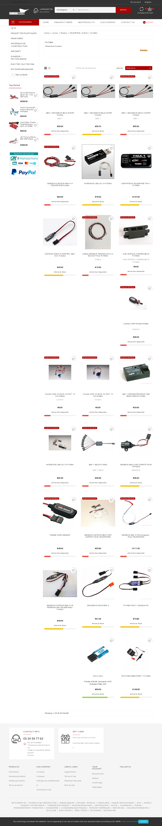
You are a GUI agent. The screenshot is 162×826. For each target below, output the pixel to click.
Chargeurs (125, 805)
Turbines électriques (58, 805)
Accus (114, 805)
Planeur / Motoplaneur (32, 805)
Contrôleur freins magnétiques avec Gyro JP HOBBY (28, 124)
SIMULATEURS (65, 810)
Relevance (139, 68)
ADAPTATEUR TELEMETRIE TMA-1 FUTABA (136, 184)
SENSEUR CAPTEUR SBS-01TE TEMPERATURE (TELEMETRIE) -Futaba (60, 607)
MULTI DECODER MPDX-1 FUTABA (136, 676)
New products (86, 22)
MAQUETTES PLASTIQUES (123, 803)
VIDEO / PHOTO (80, 810)
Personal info (98, 774)
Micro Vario (98, 676)
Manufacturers (63, 22)
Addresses (97, 787)
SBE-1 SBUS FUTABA (98, 465)
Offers (149, 22)
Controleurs (101, 805)
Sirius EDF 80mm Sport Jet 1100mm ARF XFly (28, 95)
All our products (16, 785)
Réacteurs (118, 808)
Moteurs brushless (82, 805)
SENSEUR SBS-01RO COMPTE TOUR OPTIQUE (136, 465)
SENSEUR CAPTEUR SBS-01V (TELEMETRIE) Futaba (60, 184)
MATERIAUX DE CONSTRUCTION (43, 803)
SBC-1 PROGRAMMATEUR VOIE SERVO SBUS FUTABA (136, 395)
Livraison (40, 772)
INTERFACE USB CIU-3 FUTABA (98, 183)
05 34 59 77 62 (33, 738)
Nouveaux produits (17, 776)
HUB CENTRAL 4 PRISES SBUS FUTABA (136, 255)
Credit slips (97, 783)
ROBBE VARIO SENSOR (60, 535)
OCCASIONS (95, 810)
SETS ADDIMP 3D (19, 803)
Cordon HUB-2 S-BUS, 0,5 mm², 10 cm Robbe (60, 395)
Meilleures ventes (17, 781)
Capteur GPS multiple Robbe (136, 324)
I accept (143, 821)
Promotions (14, 772)
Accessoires (52, 808)
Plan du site (69, 785)
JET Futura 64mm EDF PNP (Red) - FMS (29, 138)
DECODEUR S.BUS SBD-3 (98, 605)
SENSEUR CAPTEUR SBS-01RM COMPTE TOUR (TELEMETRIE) (98, 536)
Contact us (128, 22)
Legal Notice (70, 772)
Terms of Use (70, 776)
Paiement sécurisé (72, 781)
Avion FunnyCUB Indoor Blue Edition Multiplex (28, 109)
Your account (97, 768)
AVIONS (147, 803)
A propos (40, 776)
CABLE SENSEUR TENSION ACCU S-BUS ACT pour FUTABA (98, 255)
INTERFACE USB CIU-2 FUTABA (60, 465)
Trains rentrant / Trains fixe (28, 808)
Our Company (108, 22)
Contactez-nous (44, 790)
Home (46, 22)
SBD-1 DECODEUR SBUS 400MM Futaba (60, 114)
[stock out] (65, 101)
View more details (130, 821)
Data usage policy (20, 2)
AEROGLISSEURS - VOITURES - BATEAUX (77, 803)
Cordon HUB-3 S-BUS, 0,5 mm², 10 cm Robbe (98, 395)
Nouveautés (110, 810)
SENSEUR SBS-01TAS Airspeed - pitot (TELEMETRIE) (136, 536)
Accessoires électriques (73, 808)
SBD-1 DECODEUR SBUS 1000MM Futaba (136, 114)
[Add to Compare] (60, 101)
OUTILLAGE (51, 810)
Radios (137, 805)
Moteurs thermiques (99, 808)
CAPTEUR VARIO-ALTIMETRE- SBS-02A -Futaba (60, 255)
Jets (139, 803)
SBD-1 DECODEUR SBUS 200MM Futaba (98, 114)
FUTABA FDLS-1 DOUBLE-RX (136, 605)
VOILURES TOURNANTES (137, 808)
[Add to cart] (103, 101)
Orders (95, 778)
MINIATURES (103, 803)
